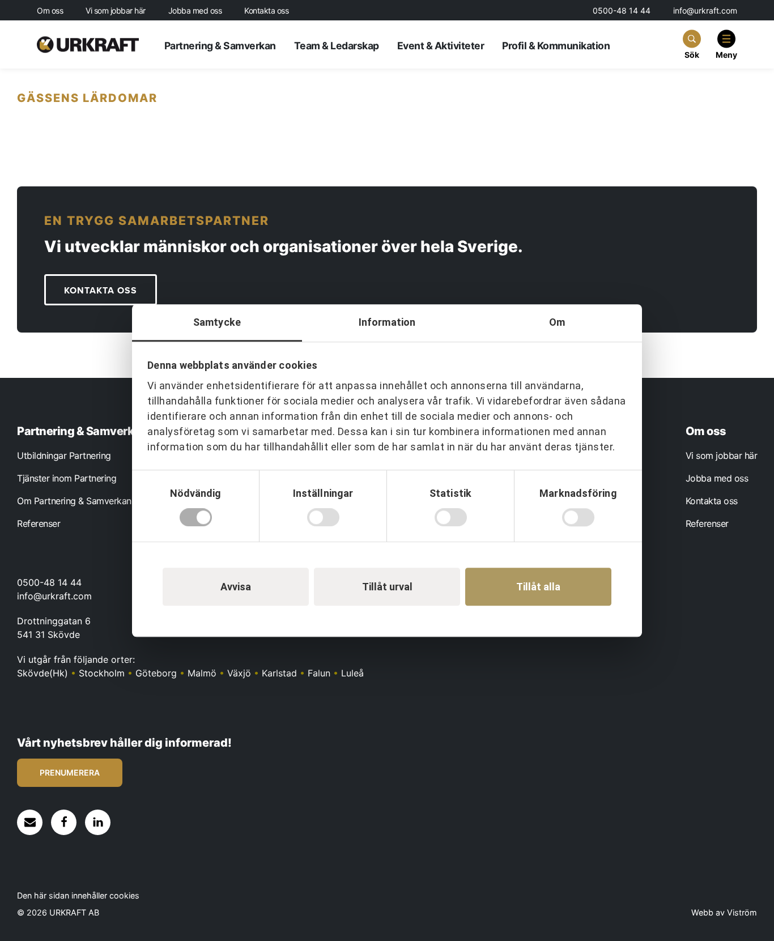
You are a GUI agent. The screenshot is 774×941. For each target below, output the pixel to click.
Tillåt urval (387, 587)
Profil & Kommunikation (556, 46)
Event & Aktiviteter (440, 46)
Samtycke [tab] (217, 322)
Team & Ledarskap (336, 46)
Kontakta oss (266, 11)
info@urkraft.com (705, 10)
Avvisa (235, 587)
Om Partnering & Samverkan (74, 500)
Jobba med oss (195, 11)
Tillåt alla (538, 587)
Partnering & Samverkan (220, 46)
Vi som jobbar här (116, 11)
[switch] (323, 517)
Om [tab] (557, 322)
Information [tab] (387, 322)
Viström (742, 912)
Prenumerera (70, 772)
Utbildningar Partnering (64, 455)
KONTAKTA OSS (100, 290)
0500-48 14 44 (621, 10)
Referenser (38, 523)
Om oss (50, 11)
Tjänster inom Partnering (66, 478)
